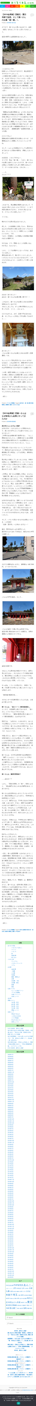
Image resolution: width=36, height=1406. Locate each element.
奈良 (22, 1295)
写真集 (13, 975)
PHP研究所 (18, 1285)
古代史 (28, 1291)
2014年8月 (10, 1232)
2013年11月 (11, 1250)
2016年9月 (10, 1183)
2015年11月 (11, 1203)
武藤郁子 (24, 1305)
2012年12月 (11, 1271)
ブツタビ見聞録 (11, 403)
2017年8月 (10, 1164)
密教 (15, 1298)
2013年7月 (10, 1257)
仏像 (8, 1291)
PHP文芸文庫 (9, 1285)
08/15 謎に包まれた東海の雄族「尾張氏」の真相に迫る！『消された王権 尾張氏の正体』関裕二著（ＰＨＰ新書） (20, 1032)
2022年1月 (10, 1080)
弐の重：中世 (15, 1008)
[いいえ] (34, 1400)
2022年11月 (11, 1072)
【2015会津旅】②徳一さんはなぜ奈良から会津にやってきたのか (14, 416)
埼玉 (15, 1294)
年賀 (23, 1298)
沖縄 (7, 1308)
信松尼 (14, 1291)
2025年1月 (10, 1054)
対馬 (18, 1298)
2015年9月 (10, 1207)
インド (10, 1288)
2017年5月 (10, 1170)
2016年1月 (10, 1199)
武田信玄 (19, 1305)
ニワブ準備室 (15, 1018)
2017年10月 (11, 1160)
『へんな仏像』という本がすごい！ (17, 1372)
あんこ (27, 1285)
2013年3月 (10, 1265)
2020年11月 (11, 1101)
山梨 (21, 1298)
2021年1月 (10, 1097)
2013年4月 (10, 1263)
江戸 (31, 1305)
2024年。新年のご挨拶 (20, 1350)
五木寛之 (27, 1288)
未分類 (9, 998)
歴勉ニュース (15, 1010)
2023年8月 (10, 1064)
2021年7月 (10, 1088)
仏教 (11, 1291)
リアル (13, 965)
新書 (12, 985)
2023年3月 (10, 1066)
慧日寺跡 (31, 403)
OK (18, 1403)
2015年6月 (10, 1213)
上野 (14, 1288)
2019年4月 (10, 1132)
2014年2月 (10, 1244)
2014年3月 (10, 1242)
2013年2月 (10, 1267)
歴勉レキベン (11, 1000)
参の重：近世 (15, 1004)
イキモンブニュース (16, 963)
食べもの (13, 957)
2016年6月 (10, 1189)
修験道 (18, 1291)
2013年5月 (10, 1261)
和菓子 (9, 1294)
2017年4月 (10, 1172)
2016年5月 (10, 1191)
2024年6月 (10, 1058)
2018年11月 (11, 1142)
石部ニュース (15, 1022)
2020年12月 (11, 1099)
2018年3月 (10, 1154)
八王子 (24, 1291)
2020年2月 (10, 1115)
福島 (11, 404)
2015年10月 (11, 1205)
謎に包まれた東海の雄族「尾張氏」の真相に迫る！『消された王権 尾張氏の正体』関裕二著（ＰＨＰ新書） (20, 1334)
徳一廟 (26, 403)
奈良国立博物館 (28, 1295)
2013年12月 (11, 1248)
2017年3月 (10, 1173)
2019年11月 (11, 1121)
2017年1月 (10, 1177)
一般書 (13, 971)
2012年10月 (11, 1275)
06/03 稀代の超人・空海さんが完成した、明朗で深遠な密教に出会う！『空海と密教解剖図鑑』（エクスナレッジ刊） (20, 1044)
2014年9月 (10, 1230)
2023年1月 (10, 1070)
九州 (22, 1288)
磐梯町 (7, 404)
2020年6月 (10, 1107)
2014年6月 (10, 1236)
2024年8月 (10, 1056)
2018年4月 (10, 1152)
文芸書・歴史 (15, 983)
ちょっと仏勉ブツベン (17, 990)
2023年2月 (10, 1068)
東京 (29, 1302)
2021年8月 (10, 1086)
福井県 (21, 1308)
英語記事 (13, 955)
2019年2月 (10, 1136)
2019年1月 (10, 1138)
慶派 (25, 1298)
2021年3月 (10, 1095)
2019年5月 (10, 1131)
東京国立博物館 (11, 1305)
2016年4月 (10, 1193)
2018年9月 (10, 1144)
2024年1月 (10, 1060)
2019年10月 (11, 1123)
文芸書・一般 (15, 981)
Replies (17, 931)
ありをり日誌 (11, 945)
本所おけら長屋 (14, 1302)
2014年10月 (11, 1228)
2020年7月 (10, 1105)
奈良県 (8, 1298)
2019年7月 (10, 1129)
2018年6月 (10, 1150)
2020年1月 (10, 1117)
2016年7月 (10, 1187)
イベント (13, 949)
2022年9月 (10, 1074)
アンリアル (14, 961)
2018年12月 (11, 1140)
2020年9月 (10, 1103)
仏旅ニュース (15, 996)
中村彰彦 (18, 1288)
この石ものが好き (16, 1016)
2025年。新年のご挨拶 (20, 1331)
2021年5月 (10, 1092)
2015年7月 (10, 1211)
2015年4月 (10, 1216)
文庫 (12, 979)
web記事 (13, 969)
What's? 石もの (15, 1014)
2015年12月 (11, 1201)
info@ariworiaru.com (27, 1390)
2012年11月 (11, 1273)
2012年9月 (10, 1277)
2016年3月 (10, 1195)
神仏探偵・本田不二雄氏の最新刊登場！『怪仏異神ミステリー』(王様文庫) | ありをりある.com (20, 1374)
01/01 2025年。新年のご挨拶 (15, 1028)
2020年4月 (10, 1111)
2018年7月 (10, 1148)
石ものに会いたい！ (16, 1020)
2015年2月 (10, 1220)
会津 (20, 403)
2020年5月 (10, 1109)
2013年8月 (10, 1255)
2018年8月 (10, 1146)
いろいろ (13, 951)
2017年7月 (10, 1166)
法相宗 (6, 931)
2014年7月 (10, 1234)
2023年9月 (10, 1062)
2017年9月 (10, 1162)
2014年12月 (11, 1224)
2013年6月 (10, 1259)
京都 (30, 1288)
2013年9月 (10, 1253)
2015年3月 (10, 1218)
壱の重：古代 (15, 1006)
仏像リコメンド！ (16, 994)
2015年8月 (10, 1209)
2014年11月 (11, 1226)
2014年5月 (10, 1238)
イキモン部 (11, 959)
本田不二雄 (24, 1302)
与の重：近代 (15, 1002)
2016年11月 (11, 1179)
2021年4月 (10, 1093)
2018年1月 (10, 1158)
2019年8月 (10, 1127)
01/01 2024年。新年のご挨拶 (15, 1048)
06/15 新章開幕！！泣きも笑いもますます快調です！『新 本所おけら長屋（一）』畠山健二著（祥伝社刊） (20, 1038)
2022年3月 (10, 1078)
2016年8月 (10, 1185)
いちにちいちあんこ (16, 947)
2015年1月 (10, 1222)
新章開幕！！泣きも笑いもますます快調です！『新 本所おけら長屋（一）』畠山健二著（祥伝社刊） (20, 1340)
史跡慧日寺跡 (25, 929)
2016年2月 (10, 1197)
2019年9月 (10, 1125)
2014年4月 (10, 1240)
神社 (18, 1308)
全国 (21, 1291)
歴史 (28, 1305)
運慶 (28, 1308)
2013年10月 (11, 1252)
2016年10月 (11, 1181)
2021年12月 (11, 1082)
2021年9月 (10, 1084)
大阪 (19, 1295)
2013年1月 (10, 1269)
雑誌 (12, 986)
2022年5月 (10, 1076)
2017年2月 (10, 1175)
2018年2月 (10, 1156)
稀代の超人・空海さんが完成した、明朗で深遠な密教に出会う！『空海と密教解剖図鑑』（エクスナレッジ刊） (20, 1346)
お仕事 (9, 967)
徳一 (23, 403)
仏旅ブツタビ (11, 988)
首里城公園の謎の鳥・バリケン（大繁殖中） (19, 1357)
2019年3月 (10, 1134)
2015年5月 (10, 1215)
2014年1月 (10, 1246)
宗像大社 (12, 1298)
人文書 (13, 973)
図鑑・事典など (15, 977)
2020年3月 (10, 1113)
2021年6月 (10, 1090)
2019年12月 (11, 1119)
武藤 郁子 (18, 1359)
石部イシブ (11, 1012)
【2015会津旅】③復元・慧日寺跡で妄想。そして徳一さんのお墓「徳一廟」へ (14, 17)
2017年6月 (10, 1168)
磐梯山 (3, 404)
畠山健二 (13, 1308)
